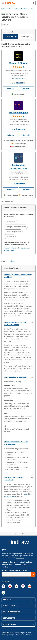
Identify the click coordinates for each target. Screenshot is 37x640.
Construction (10, 236)
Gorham (6, 250)
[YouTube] (10, 586)
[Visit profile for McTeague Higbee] (18, 105)
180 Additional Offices (19, 78)
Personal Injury (10, 222)
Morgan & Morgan (18, 63)
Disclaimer (19, 635)
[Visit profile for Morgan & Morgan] (18, 56)
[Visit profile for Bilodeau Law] (18, 158)
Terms (4, 635)
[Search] (33, 3)
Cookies (28, 635)
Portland (6, 248)
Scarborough (25, 248)
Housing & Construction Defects (16, 227)
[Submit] (33, 574)
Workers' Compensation (13, 231)
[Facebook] (3, 586)
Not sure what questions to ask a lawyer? (16, 443)
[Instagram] (23, 586)
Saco (12, 250)
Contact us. (20, 558)
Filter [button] (6, 25)
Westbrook (15, 248)
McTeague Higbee (18, 112)
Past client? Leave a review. (18, 169)
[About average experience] (26, 147)
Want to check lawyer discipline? (13, 478)
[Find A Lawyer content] (33, 606)
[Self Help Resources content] (33, 612)
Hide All (12, 261)
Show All (4, 261)
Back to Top (19, 534)
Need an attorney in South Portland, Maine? (15, 323)
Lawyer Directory (6, 8)
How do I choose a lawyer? (15, 377)
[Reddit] (29, 586)
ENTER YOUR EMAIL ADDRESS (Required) (15, 571)
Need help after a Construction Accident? (17, 275)
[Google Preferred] (3, 593)
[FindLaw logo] (11, 3)
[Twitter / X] (16, 586)
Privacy (11, 635)
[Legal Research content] (33, 618)
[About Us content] (33, 599)
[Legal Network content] (33, 624)
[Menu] (3, 3)
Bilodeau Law (19, 164)
